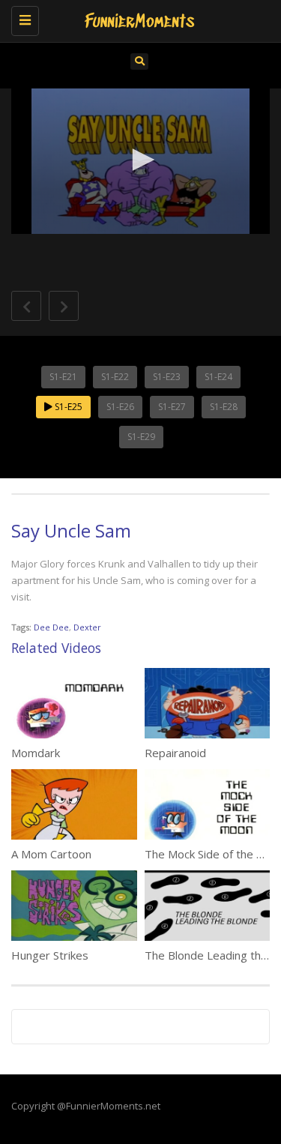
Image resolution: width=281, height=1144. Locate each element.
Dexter (87, 627)
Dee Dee (51, 627)
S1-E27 (172, 406)
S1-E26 (120, 406)
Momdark (35, 752)
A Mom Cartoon (51, 853)
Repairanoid (175, 752)
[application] (140, 161)
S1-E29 (141, 436)
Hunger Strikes (49, 955)
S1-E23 (167, 376)
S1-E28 (224, 406)
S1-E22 (115, 376)
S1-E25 (67, 406)
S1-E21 (63, 376)
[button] (140, 159)
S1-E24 (218, 376)
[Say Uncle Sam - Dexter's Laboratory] (137, 18)
